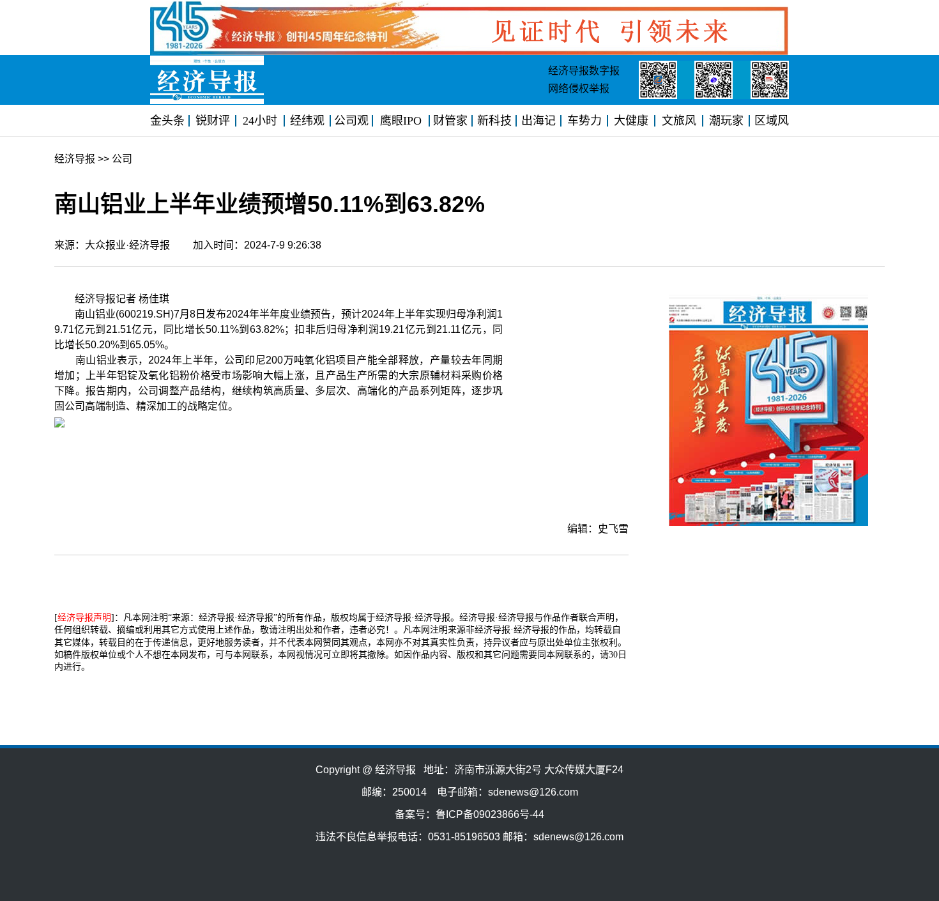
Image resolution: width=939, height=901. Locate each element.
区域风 (771, 120)
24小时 (260, 120)
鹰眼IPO (401, 120)
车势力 (584, 120)
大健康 (631, 120)
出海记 (538, 120)
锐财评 (212, 120)
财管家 (450, 120)
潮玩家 (726, 120)
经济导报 (74, 158)
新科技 (494, 120)
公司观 (351, 120)
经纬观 (307, 120)
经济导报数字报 (584, 70)
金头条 (167, 120)
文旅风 (679, 120)
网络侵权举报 (578, 88)
